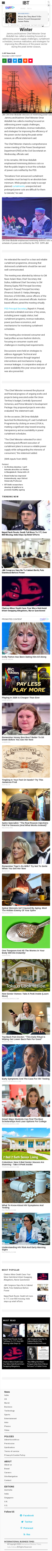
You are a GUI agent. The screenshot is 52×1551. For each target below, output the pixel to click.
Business (8, 1407)
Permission (9, 1444)
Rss (27, 1534)
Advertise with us (11, 1440)
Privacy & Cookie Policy (14, 1455)
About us (8, 1465)
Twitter (28, 1522)
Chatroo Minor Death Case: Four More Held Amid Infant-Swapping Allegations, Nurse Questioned (24, 609)
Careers (7, 1473)
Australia (8, 1490)
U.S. (6, 1505)
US (5, 1399)
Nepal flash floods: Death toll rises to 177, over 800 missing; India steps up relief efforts (24, 533)
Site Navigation (11, 1476)
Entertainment (10, 1419)
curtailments (18, 186)
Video (6, 1430)
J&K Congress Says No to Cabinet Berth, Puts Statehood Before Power (23, 571)
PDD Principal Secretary (15, 308)
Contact (7, 1480)
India (6, 1395)
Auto (6, 1422)
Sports (7, 1415)
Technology (9, 1411)
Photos (7, 1426)
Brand (7, 1469)
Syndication (9, 1447)
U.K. (6, 1502)
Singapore (8, 1498)
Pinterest (27, 1528)
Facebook (28, 1515)
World (7, 1403)
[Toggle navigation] (3, 2)
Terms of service (11, 1451)
